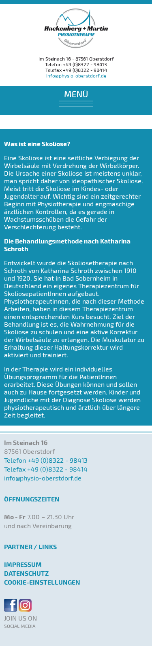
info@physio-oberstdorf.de (76, 75)
